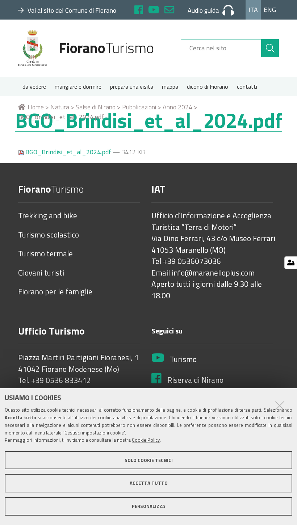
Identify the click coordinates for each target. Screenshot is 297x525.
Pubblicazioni (139, 107)
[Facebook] (138, 11)
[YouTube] (153, 11)
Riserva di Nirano (195, 380)
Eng (270, 9)
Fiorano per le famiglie (55, 292)
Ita (253, 9)
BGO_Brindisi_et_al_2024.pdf (68, 152)
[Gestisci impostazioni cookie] (290, 262)
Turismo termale (45, 254)
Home (36, 107)
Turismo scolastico (48, 235)
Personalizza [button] (148, 506)
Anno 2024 (177, 107)
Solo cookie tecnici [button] (149, 460)
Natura (59, 107)
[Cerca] (270, 48)
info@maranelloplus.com (213, 273)
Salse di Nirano (96, 107)
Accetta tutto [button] (149, 483)
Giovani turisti (41, 273)
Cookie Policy (146, 440)
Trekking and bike (47, 216)
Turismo (183, 360)
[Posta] (169, 11)
